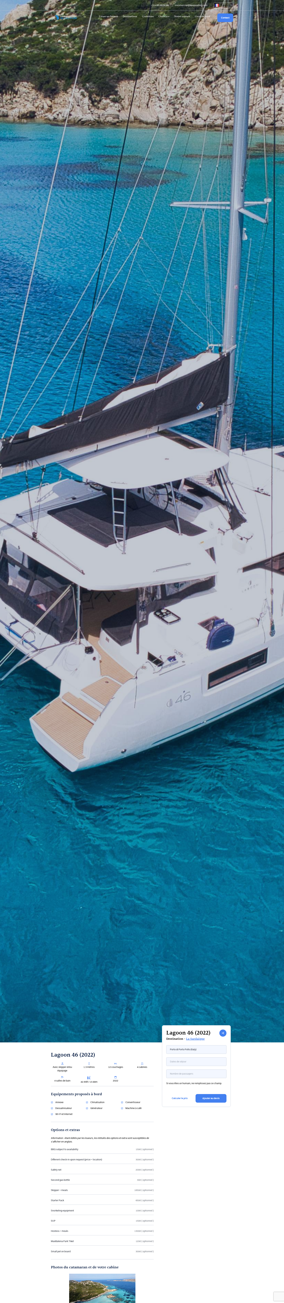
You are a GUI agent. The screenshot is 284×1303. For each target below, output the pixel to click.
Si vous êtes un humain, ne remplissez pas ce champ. (194, 1083)
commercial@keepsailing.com (191, 5)
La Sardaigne (195, 1038)
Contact (225, 18)
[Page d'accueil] (65, 18)
